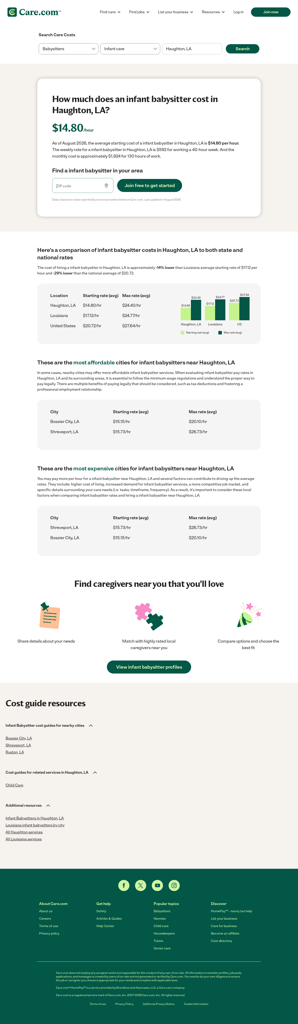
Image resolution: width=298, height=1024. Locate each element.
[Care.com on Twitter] (140, 885)
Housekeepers (164, 933)
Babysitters (162, 911)
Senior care (162, 948)
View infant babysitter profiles (149, 667)
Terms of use (48, 926)
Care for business (224, 926)
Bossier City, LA (64, 421)
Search (243, 48)
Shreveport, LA (64, 431)
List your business (224, 919)
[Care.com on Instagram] (174, 885)
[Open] (222, 49)
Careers (45, 919)
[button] (50, 725)
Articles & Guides (109, 919)
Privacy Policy (124, 1004)
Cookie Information (196, 1004)
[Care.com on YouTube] (157, 885)
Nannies (160, 919)
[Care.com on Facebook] (123, 885)
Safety (101, 911)
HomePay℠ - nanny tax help (231, 911)
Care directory (221, 941)
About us (45, 911)
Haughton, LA (63, 305)
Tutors (158, 941)
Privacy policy (49, 933)
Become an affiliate (225, 933)
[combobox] (192, 48)
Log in (239, 12)
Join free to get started (150, 185)
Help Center (105, 926)
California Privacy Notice (159, 1004)
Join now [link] (270, 12)
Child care (161, 926)
